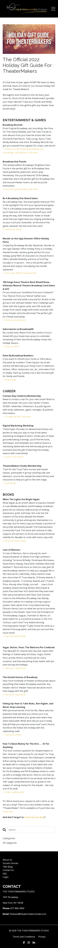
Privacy (41, 936)
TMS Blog (8, 866)
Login (5, 877)
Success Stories (10, 863)
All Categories (10, 842)
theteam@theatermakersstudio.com (28, 913)
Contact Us (8, 870)
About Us (7, 859)
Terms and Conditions (24, 936)
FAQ (5, 873)
